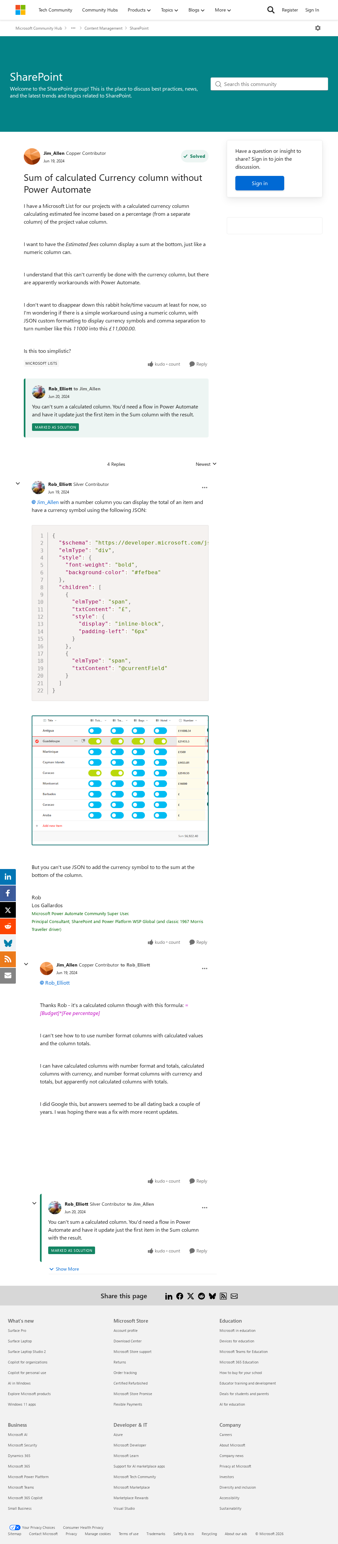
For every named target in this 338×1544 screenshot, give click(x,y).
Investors (227, 1476)
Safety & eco (183, 1533)
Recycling (209, 1533)
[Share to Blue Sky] (212, 1295)
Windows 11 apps (22, 1404)
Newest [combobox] (206, 464)
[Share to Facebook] (179, 1295)
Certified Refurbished (131, 1383)
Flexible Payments (128, 1404)
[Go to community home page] (20, 10)
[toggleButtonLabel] (317, 28)
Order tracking (125, 1372)
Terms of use (129, 1533)
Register (290, 10)
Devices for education (237, 1340)
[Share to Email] (234, 1295)
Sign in (260, 183)
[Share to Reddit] (201, 1295)
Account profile (126, 1330)
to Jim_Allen (87, 388)
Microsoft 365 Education (239, 1362)
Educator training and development (248, 1383)
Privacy (71, 1533)
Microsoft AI (17, 1434)
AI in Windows (19, 1383)
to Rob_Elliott (135, 965)
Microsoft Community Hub (39, 28)
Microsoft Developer (130, 1445)
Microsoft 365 (19, 1466)
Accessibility (229, 1497)
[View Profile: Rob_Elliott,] (38, 392)
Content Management (103, 28)
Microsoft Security (22, 1445)
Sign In (312, 10)
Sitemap (14, 1533)
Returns (120, 1362)
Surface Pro (17, 1330)
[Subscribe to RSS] (223, 1295)
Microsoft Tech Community (135, 1476)
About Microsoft (232, 1445)
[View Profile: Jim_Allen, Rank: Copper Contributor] (32, 156)
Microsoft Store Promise (133, 1393)
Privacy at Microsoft (235, 1466)
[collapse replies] (18, 484)
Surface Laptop (20, 1340)
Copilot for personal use (27, 1372)
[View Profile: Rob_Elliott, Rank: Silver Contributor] (38, 487)
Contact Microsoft (43, 1533)
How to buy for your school (241, 1372)
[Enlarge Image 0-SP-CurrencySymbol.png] (120, 780)
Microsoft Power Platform (28, 1476)
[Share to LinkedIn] (168, 1295)
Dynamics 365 (19, 1455)
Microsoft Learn (126, 1455)
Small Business (20, 1508)
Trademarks (156, 1533)
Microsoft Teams (21, 1487)
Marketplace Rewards (131, 1497)
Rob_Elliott (60, 388)
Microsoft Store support (133, 1351)
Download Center (128, 1340)
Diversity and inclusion (238, 1487)
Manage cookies (98, 1533)
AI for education (232, 1404)
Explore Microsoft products (29, 1393)
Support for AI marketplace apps (139, 1466)
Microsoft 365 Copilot (25, 1497)
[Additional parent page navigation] (73, 28)
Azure (118, 1434)
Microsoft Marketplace (132, 1487)
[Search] (271, 10)
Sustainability (230, 1508)
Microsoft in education (237, 1330)
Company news (232, 1455)
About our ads (236, 1533)
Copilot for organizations (28, 1362)
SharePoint (139, 28)
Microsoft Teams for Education (244, 1351)
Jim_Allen (54, 153)
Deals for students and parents (244, 1393)
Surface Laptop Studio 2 (27, 1351)
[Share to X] (190, 1295)
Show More (67, 1269)
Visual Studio (124, 1508)
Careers (226, 1434)
